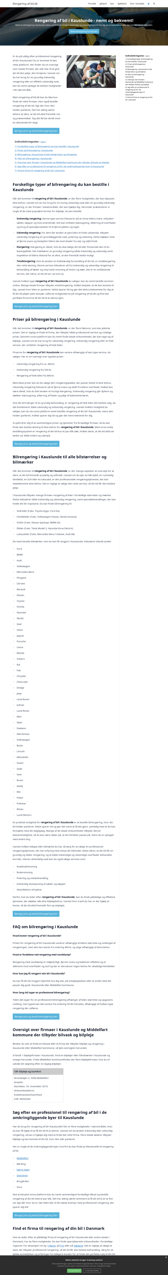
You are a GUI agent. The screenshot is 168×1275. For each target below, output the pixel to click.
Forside (92, 3)
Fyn (112, 3)
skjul (43, 141)
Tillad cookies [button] (74, 1271)
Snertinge (22, 1175)
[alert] (84, 1265)
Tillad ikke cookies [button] (92, 1271)
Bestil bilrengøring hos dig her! (84, 31)
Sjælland (121, 3)
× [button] (166, 1257)
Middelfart (22, 1158)
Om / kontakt (137, 3)
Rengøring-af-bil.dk (25, 3)
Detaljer (108, 1266)
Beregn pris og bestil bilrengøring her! (36, 130)
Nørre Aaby (23, 1169)
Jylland (103, 3)
